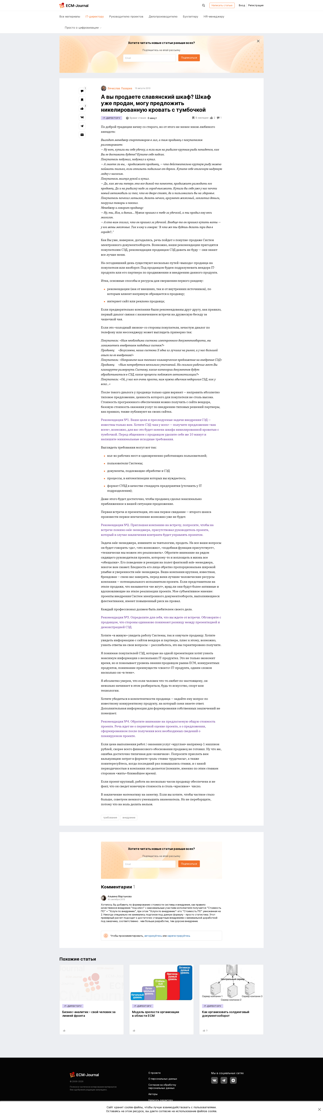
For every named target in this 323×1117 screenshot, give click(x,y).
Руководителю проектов (126, 16)
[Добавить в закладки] (82, 99)
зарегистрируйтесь (178, 935)
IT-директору (94, 16)
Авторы (152, 1094)
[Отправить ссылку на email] (82, 134)
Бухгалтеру (190, 16)
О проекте (154, 1072)
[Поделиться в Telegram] (82, 126)
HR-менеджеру (214, 16)
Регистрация (255, 5)
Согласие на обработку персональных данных (162, 1086)
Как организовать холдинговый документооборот (225, 1013)
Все (69, 16)
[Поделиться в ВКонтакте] (82, 117)
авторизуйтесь (153, 935)
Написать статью (222, 5)
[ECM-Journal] (84, 1074)
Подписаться (189, 57)
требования (110, 817)
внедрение (129, 817)
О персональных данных (162, 1078)
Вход (242, 5)
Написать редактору (160, 1100)
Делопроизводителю (163, 16)
